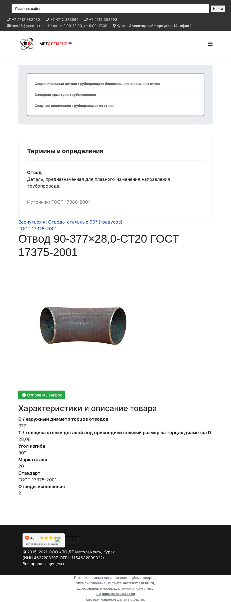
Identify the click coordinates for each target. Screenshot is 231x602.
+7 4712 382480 (26, 19)
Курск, (154, 26)
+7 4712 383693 (103, 19)
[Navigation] (210, 44)
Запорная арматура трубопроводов (65, 95)
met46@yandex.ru (27, 26)
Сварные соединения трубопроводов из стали (74, 105)
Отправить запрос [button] (44, 395)
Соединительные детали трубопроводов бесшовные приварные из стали (97, 84)
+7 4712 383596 (64, 19)
